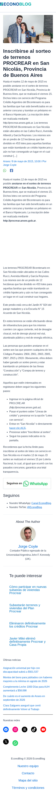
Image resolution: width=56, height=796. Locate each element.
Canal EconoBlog (41, 503)
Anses (6, 161)
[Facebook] (11, 170)
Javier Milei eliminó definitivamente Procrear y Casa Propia (27, 641)
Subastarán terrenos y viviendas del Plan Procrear (24, 608)
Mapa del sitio (28, 780)
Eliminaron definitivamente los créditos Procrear (27, 625)
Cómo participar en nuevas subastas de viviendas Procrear (28, 590)
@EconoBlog (34, 507)
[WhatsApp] (4, 170)
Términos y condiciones (28, 787)
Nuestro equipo (28, 766)
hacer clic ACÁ (17, 428)
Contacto (28, 773)
